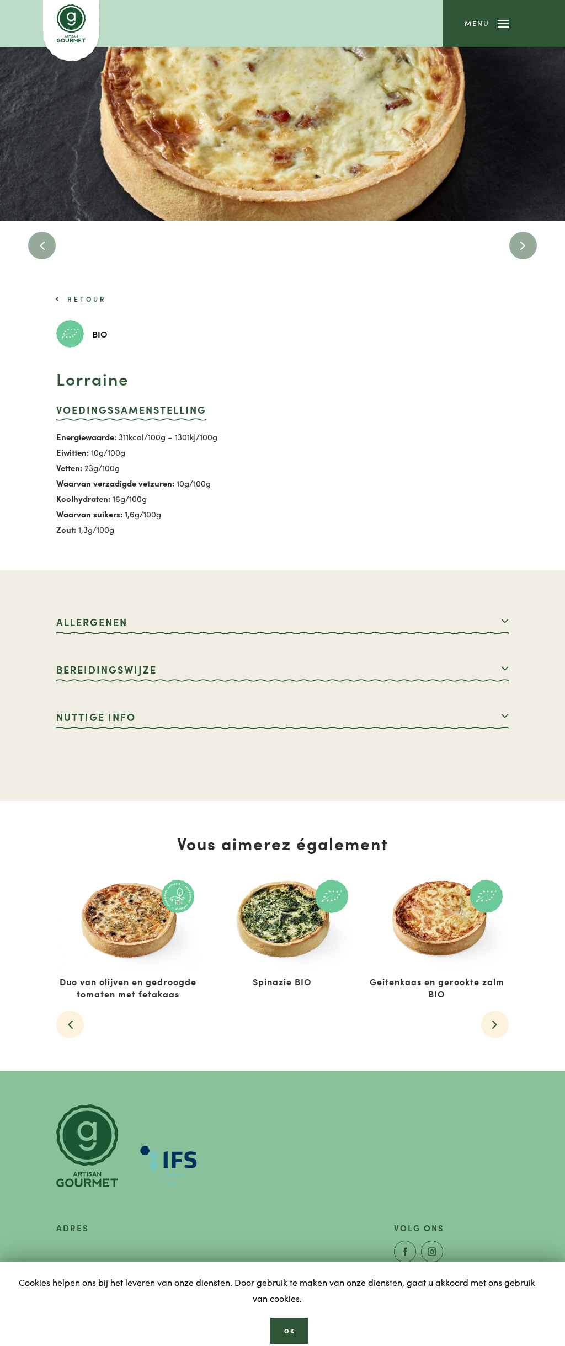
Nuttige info (96, 717)
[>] (523, 245)
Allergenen (91, 622)
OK (289, 1330)
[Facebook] (405, 1252)
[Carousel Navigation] (282, 245)
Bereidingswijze (106, 669)
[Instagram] (432, 1252)
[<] (42, 245)
